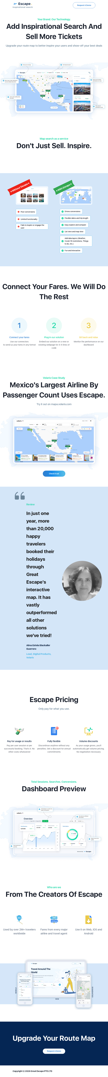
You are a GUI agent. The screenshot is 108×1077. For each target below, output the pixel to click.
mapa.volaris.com (61, 404)
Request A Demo (84, 5)
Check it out (54, 474)
